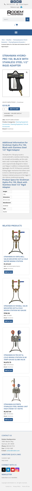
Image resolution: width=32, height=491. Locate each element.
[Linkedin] (14, 1)
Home (3, 40)
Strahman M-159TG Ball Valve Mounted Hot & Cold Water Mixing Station (16, 259)
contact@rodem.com (13, 451)
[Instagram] (20, 1)
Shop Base (8, 40)
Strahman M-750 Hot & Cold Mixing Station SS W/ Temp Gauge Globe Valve (15, 357)
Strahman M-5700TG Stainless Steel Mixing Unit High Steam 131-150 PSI (16, 406)
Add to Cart (14, 109)
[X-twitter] (12, 1)
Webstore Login (15, 7)
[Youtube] (17, 1)
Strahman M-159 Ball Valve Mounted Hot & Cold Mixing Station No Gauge (15, 308)
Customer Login (6, 458)
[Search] (27, 19)
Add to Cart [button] (8, 272)
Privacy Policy (16, 486)
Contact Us (8, 486)
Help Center (5, 460)
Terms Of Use (26, 486)
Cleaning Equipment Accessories (17, 42)
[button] (16, 32)
